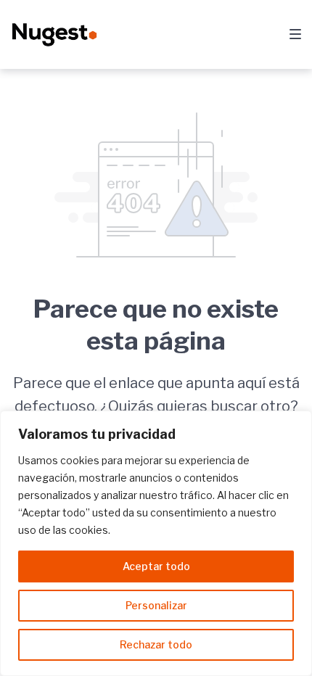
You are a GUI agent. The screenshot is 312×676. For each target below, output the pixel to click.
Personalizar (156, 605)
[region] (156, 543)
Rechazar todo (156, 644)
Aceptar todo (156, 566)
